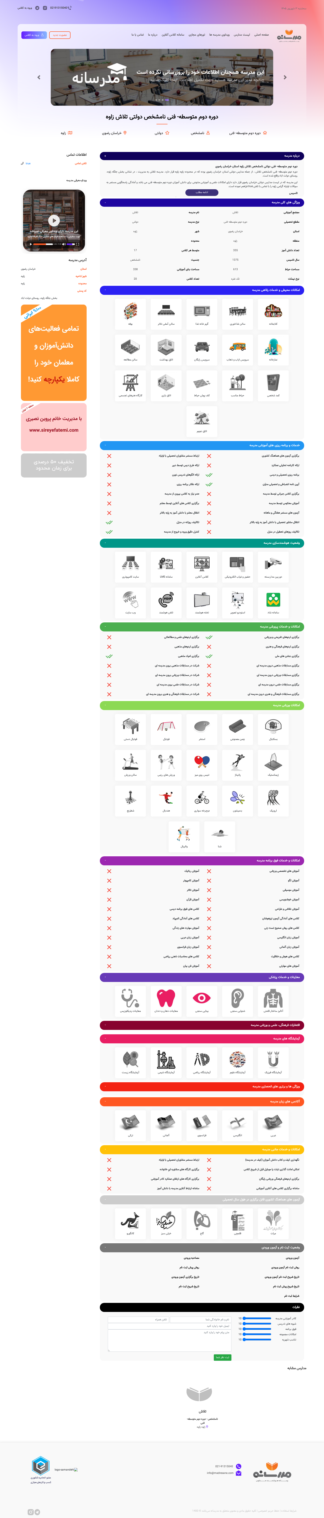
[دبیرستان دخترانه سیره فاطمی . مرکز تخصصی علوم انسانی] (54, 427)
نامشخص (197, 133)
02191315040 (58, 8)
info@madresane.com (220, 1473)
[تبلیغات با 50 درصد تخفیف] (54, 465)
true (28, 164)
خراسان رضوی (111, 133)
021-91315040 (224, 1467)
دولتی (159, 133)
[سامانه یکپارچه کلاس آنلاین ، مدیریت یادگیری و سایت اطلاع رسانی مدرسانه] (54, 353)
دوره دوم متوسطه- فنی (245, 133)
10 (240, 1319)
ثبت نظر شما (222, 1357)
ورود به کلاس (25, 8)
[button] (39, 77)
